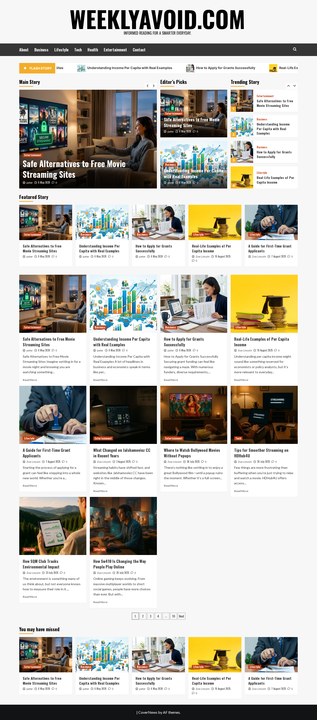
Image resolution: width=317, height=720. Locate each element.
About (24, 50)
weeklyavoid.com (157, 18)
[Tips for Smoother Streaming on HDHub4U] (264, 415)
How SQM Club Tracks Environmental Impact (41, 564)
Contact (139, 50)
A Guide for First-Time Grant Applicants (273, 180)
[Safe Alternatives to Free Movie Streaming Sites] (88, 139)
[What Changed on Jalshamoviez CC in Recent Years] (123, 415)
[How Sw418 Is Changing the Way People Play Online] (123, 526)
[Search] (295, 49)
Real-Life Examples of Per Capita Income (275, 154)
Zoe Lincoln (203, 256)
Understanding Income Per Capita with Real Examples (101, 68)
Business (41, 50)
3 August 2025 (123, 461)
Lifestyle (61, 50)
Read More (30, 380)
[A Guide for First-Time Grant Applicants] (242, 177)
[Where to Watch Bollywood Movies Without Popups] (193, 415)
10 (173, 616)
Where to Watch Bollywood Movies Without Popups (192, 453)
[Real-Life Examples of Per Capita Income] (242, 152)
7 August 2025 (278, 256)
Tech (78, 50)
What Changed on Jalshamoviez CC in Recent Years (121, 453)
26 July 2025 (263, 461)
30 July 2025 (193, 461)
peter (29, 182)
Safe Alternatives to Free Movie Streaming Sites (74, 168)
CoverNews (147, 712)
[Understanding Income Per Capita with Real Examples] (242, 101)
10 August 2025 (222, 256)
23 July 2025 (52, 573)
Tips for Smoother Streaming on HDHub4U (261, 453)
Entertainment (115, 50)
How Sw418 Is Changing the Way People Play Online (119, 564)
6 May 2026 (44, 182)
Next (181, 616)
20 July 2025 (122, 573)
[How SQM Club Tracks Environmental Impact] (52, 526)
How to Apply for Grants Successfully (197, 68)
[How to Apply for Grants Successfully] (242, 126)
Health (92, 50)
